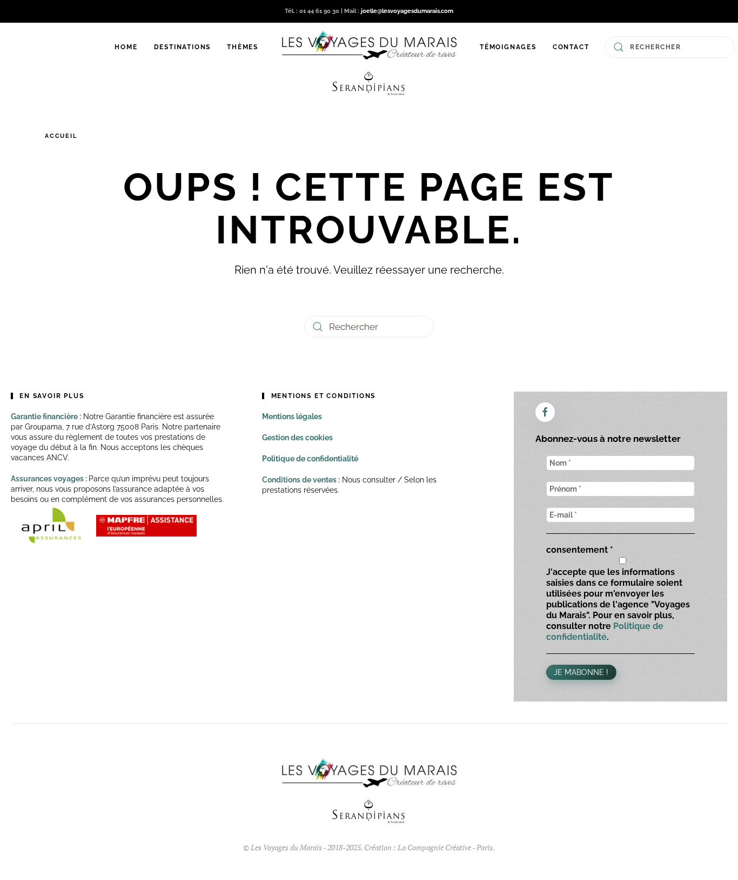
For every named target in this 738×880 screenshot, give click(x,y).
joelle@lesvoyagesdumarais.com (407, 11)
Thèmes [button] (242, 47)
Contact (571, 47)
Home (126, 47)
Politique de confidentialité (310, 458)
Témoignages (508, 47)
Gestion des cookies (297, 437)
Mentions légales (292, 416)
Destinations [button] (182, 47)
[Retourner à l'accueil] (369, 63)
